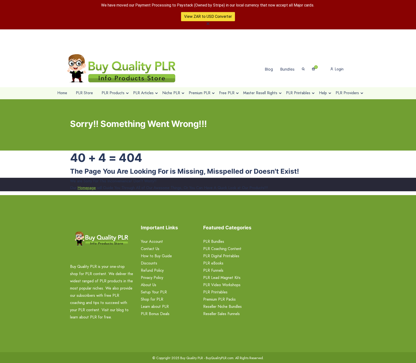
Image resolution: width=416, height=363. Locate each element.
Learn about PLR (155, 306)
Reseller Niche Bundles (222, 306)
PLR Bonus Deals (155, 314)
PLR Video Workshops (221, 285)
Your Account (152, 241)
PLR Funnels (213, 270)
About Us (148, 285)
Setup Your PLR (154, 292)
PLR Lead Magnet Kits (221, 277)
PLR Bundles (213, 241)
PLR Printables (215, 292)
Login (338, 69)
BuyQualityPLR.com (220, 358)
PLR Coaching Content (222, 248)
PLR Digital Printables (221, 256)
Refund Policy (152, 270)
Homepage (87, 188)
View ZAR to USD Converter (208, 16)
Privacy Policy (152, 277)
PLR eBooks (213, 263)
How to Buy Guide (156, 256)
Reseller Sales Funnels (221, 314)
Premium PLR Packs (219, 299)
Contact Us (150, 248)
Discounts (149, 263)
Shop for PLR (152, 299)
